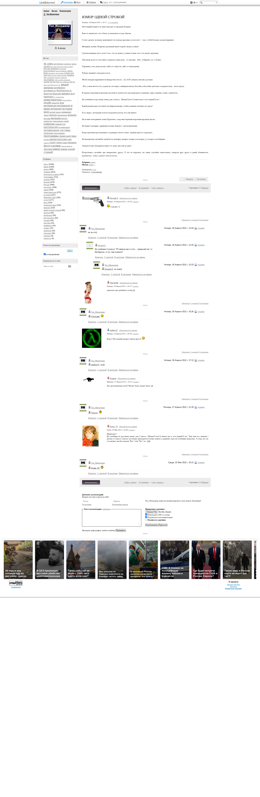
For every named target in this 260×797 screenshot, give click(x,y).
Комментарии (65, 11)
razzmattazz (49, 80)
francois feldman (61, 71)
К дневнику (144, 188)
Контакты (233, 586)
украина (71, 142)
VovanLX (114, 198)
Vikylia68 (114, 283)
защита (55, 103)
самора (46, 143)
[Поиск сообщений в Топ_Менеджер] (70, 250)
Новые (205, 188)
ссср (52, 142)
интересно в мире (51, 174)
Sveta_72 (114, 426)
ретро (53, 139)
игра (62, 102)
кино (46, 111)
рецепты (47, 238)
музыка (56, 118)
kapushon (51, 73)
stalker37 (114, 330)
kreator (67, 73)
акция (65, 84)
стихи (59, 142)
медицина (62, 115)
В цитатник (203, 220)
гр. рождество (59, 97)
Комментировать (91, 188)
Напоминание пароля (120, 504)
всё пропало (49, 218)
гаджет (47, 228)
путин (46, 139)
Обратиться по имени (128, 237)
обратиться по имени (128, 198)
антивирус (59, 87)
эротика (48, 149)
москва (47, 118)
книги (58, 112)
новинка (49, 124)
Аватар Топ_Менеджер (59, 32)
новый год (60, 124)
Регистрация (68, 2)
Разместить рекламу (233, 588)
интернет (56, 108)
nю (45, 77)
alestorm (67, 64)
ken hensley (60, 73)
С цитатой (194, 220)
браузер (57, 93)
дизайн (47, 102)
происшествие (67, 136)
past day (58, 77)
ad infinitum (59, 64)
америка (48, 87)
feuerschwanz (49, 71)
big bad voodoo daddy (65, 66)
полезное (48, 133)
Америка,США (50, 197)
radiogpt (64, 77)
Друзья (54, 11)
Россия (47, 185)
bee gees (53, 66)
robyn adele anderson (62, 80)
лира (46, 115)
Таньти (113, 378)
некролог (48, 121)
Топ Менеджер (44, 14)
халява (56, 145)
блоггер (48, 93)
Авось (105, 2)
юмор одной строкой (52, 210)
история (67, 108)
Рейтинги (92, 2)
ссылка (135, 201)
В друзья (61, 48)
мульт (64, 118)
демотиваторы (53, 99)
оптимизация (64, 127)
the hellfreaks (64, 82)
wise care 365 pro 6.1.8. (52, 85)
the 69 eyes (55, 82)
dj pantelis (62, 69)
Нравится (189, 179)
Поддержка (191, 2)
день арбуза (66, 100)
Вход (78, 2)
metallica (70, 75)
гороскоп (47, 233)
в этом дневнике (52, 254)
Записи (46, 11)
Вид (195, 3)
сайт (69, 139)
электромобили (66, 146)
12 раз (94, 169)
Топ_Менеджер (98, 229)
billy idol (47, 69)
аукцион (47, 236)
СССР (46, 200)
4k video (48, 63)
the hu (72, 82)
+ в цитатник (113, 22)
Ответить (186, 220)
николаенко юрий (61, 121)
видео (66, 93)
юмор (56, 149)
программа (59, 133)
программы (51, 136)
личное (53, 115)
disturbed (55, 69)
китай (52, 112)
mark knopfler (61, 75)
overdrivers (50, 77)
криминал (66, 112)
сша (64, 142)
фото (47, 145)
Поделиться (201, 179)
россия (62, 139)
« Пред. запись (130, 188)
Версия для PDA (233, 584)
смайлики (106, 509)
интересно (50, 105)
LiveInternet (48, 2)
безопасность (64, 90)
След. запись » (158, 188)
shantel (47, 82)
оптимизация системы (57, 130)
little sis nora (52, 75)
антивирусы (50, 90)
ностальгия (51, 127)
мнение (72, 115)
